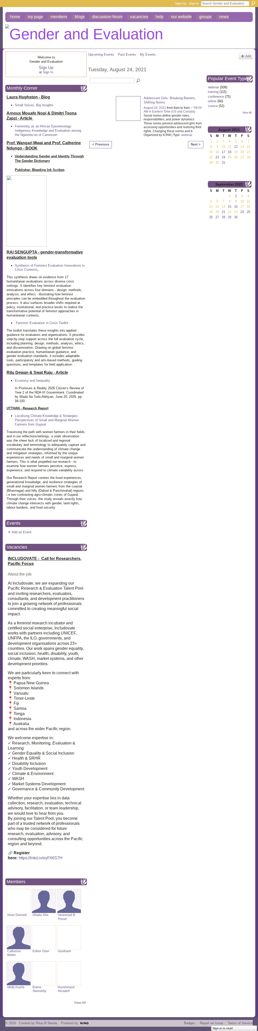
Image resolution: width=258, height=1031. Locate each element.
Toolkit (63, 323)
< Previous (100, 144)
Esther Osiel (41, 951)
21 (223, 212)
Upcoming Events (101, 54)
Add (248, 56)
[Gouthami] (69, 937)
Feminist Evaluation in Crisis (37, 323)
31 (223, 162)
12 (236, 147)
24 (223, 157)
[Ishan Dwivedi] (19, 901)
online (212, 101)
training (213, 92)
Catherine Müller (14, 953)
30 (236, 217)
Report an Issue (211, 1023)
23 (217, 157)
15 (229, 206)
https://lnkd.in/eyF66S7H (40, 858)
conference (216, 96)
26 (211, 217)
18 (229, 152)
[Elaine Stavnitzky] (44, 973)
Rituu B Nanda (46, 1023)
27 (217, 217)
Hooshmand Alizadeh (66, 989)
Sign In (194, 3)
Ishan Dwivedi (17, 915)
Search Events (138, 81)
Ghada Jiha (40, 915)
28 (223, 217)
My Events (148, 54)
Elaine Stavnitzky (39, 989)
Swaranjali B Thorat (66, 916)
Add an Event (21, 532)
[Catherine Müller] (19, 937)
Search (253, 3)
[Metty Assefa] (19, 973)
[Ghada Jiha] (44, 901)
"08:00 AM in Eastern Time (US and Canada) (173, 109)
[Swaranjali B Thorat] (69, 901)
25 (248, 212)
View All (80, 1003)
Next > (196, 144)
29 (229, 217)
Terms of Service (240, 1023)
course (213, 106)
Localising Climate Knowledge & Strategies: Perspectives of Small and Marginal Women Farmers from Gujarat (47, 420)
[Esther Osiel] (44, 937)
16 (236, 206)
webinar (186, 135)
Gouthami (64, 951)
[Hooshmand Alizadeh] (69, 973)
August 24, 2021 (155, 108)
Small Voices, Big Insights (34, 105)
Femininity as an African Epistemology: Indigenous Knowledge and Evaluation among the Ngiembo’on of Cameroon (48, 130)
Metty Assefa (15, 987)
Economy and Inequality (32, 380)
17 (223, 152)
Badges (189, 1023)
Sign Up (180, 3)
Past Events (127, 54)
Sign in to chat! (223, 1028)
